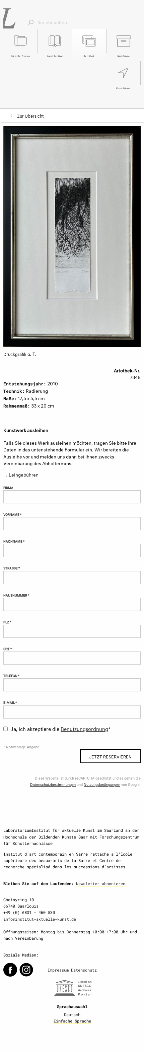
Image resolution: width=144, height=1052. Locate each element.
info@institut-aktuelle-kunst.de (39, 919)
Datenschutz (84, 970)
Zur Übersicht (30, 115)
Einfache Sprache (72, 1021)
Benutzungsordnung (84, 728)
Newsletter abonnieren (100, 883)
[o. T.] (72, 235)
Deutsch (72, 1014)
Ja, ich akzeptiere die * (60, 728)
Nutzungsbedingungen (102, 784)
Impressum (58, 970)
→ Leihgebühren (21, 474)
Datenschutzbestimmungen (53, 784)
